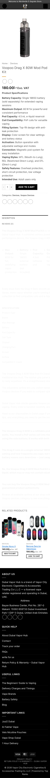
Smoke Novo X (9, 546)
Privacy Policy (24, 759)
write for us (8, 657)
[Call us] (20, 617)
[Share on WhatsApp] (4, 201)
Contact (6, 640)
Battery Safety (10, 699)
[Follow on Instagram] (9, 617)
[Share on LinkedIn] (30, 201)
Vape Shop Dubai (11, 737)
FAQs (4, 651)
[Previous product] (10, 81)
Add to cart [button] (10, 554)
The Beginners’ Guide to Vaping (19, 683)
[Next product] (4, 81)
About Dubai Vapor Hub (15, 635)
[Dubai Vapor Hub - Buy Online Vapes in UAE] (25, 6)
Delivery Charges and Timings (18, 688)
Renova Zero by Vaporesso (33, 547)
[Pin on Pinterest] (25, 201)
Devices (14, 63)
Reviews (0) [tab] (7, 224)
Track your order (11, 646)
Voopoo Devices (27, 195)
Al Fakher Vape (10, 727)
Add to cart (26, 187)
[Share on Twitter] (15, 201)
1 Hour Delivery (10, 743)
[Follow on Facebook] (4, 617)
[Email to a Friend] (20, 201)
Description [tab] (8, 218)
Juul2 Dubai (8, 721)
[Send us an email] (15, 617)
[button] (4, 6)
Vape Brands (9, 693)
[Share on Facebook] (9, 201)
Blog (4, 704)
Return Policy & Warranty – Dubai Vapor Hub (23, 664)
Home (5, 63)
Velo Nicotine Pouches (14, 732)
